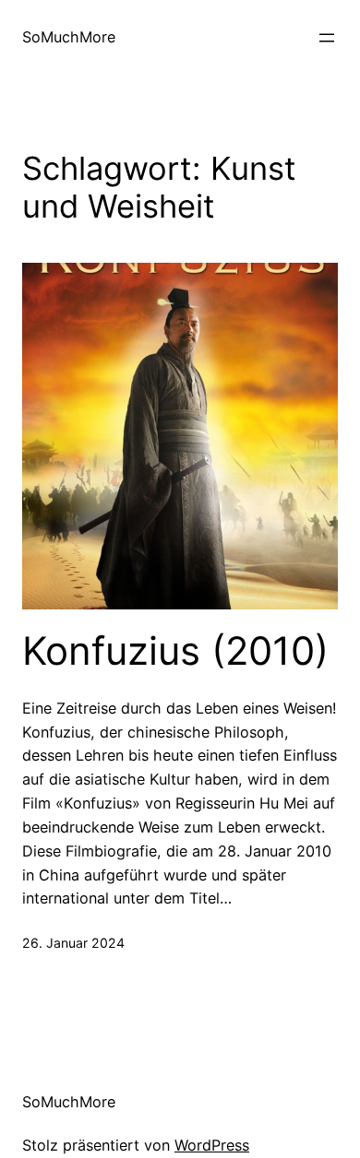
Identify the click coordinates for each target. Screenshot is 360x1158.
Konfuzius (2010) (175, 651)
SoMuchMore (68, 37)
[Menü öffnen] (327, 38)
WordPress (211, 1145)
